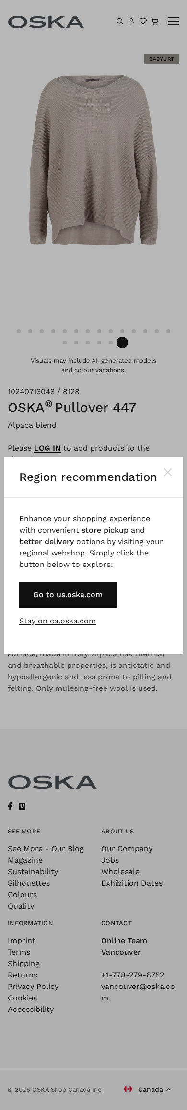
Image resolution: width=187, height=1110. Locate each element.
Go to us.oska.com (68, 594)
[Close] (167, 472)
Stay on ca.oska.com (57, 620)
